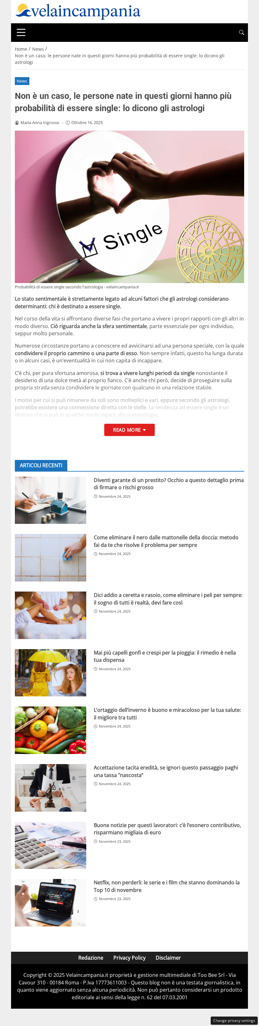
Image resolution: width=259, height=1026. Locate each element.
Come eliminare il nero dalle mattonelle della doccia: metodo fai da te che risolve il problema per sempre (166, 541)
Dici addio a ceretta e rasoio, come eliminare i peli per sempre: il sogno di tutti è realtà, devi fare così (168, 599)
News (22, 81)
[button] (241, 32)
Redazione (90, 957)
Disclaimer (168, 957)
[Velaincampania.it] (78, 11)
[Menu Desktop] (21, 32)
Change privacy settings (234, 1020)
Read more (127, 430)
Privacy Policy (129, 957)
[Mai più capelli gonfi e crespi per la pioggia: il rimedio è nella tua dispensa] (50, 673)
